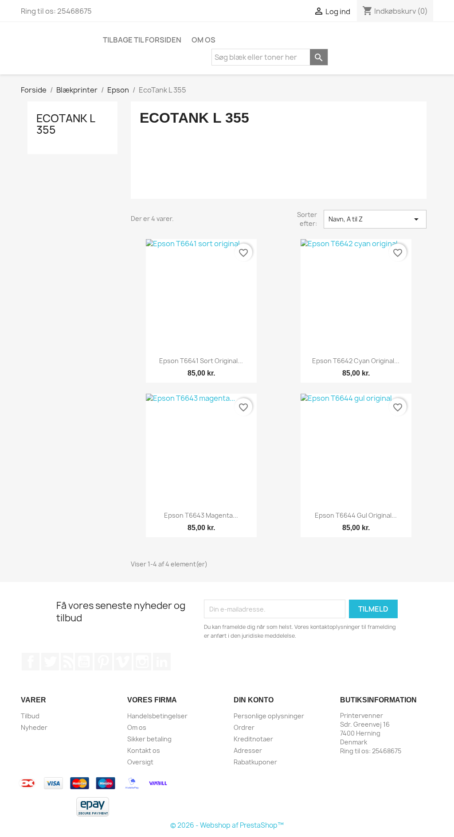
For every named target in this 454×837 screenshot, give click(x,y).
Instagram (142, 661)
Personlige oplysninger (269, 716)
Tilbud (30, 716)
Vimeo (123, 661)
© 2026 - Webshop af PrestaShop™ (227, 825)
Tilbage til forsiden (142, 40)
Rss (67, 661)
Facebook (30, 661)
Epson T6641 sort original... (201, 360)
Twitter (50, 661)
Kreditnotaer (253, 739)
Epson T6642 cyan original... (355, 360)
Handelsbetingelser (157, 716)
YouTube (84, 661)
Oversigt (140, 762)
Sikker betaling (149, 739)
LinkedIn (162, 661)
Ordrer (244, 727)
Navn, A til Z (375, 219)
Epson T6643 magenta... (201, 515)
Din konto (254, 700)
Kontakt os (143, 750)
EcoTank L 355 (65, 124)
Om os (203, 40)
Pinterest (103, 661)
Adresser (248, 750)
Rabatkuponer (255, 762)
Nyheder (34, 727)
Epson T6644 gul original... (356, 515)
